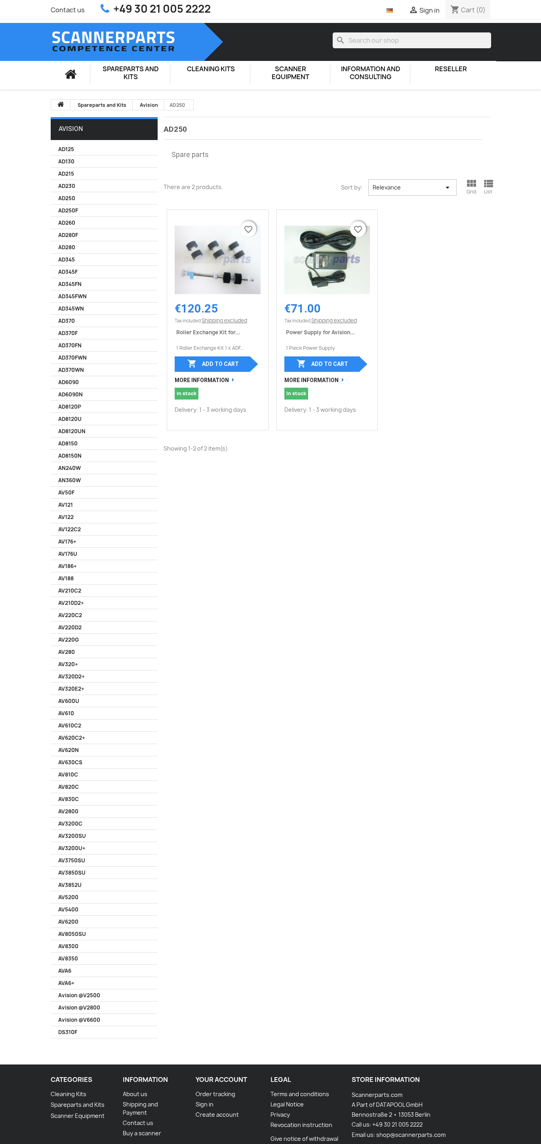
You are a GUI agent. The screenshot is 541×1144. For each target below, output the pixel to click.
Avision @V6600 (79, 1019)
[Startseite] (70, 74)
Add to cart (213, 363)
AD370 (66, 320)
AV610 (66, 713)
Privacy (280, 1114)
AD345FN (70, 284)
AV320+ (68, 664)
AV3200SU (72, 835)
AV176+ (67, 541)
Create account (217, 1114)
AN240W (69, 468)
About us (135, 1094)
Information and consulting (370, 73)
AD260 (66, 222)
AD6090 (68, 382)
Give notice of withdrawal (304, 1138)
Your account (221, 1079)
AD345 (66, 259)
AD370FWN (72, 357)
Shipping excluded (224, 320)
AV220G (68, 639)
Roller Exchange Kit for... (208, 332)
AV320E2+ (71, 688)
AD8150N (70, 455)
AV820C (68, 786)
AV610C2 (69, 725)
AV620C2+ (71, 737)
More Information (202, 380)
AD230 (66, 185)
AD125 (66, 149)
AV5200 (68, 897)
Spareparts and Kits (131, 73)
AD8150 (68, 443)
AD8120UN (72, 431)
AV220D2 (70, 627)
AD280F (68, 235)
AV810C (68, 774)
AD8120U (70, 418)
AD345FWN (72, 296)
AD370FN (70, 345)
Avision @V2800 (79, 1007)
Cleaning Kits (211, 69)
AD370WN (71, 369)
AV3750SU (71, 860)
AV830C (68, 799)
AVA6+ (66, 983)
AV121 (65, 504)
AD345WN (71, 308)
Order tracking (215, 1094)
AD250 (66, 198)
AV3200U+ (72, 848)
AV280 (66, 651)
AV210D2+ (71, 602)
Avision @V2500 (79, 995)
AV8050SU (72, 934)
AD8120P (69, 406)
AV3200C (70, 823)
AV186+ (67, 566)
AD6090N (70, 394)
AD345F (68, 271)
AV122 (66, 517)
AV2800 (68, 811)
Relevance (413, 187)
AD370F (68, 333)
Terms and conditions (299, 1094)
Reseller (451, 69)
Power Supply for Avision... (320, 332)
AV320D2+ (71, 676)
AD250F (68, 210)
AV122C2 (69, 529)
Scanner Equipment (290, 73)
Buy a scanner (142, 1133)
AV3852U (70, 884)
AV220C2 (70, 615)
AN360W (69, 480)
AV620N (68, 750)
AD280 (66, 247)
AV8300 (68, 946)
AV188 (66, 578)
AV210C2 (69, 590)
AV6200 (68, 921)
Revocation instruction (301, 1125)
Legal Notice (287, 1104)
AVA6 (64, 970)
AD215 (66, 173)
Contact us (68, 10)
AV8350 (68, 958)
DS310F (67, 1032)
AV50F (66, 492)
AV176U (67, 553)
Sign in (204, 1104)
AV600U (68, 701)
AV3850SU (72, 872)
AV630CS (70, 762)
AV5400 (68, 909)
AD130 (66, 161)
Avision (71, 129)
